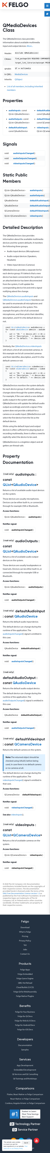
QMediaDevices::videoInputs (28, 346)
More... (30, 46)
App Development (25, 1065)
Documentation (25, 1045)
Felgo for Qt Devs (25, 1016)
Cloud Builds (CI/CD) (25, 987)
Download (25, 927)
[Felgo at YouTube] (36, 1140)
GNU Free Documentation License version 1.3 (21, 893)
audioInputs (15, 110)
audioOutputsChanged (24, 158)
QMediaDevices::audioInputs (20, 296)
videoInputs (43, 127)
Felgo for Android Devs (25, 1025)
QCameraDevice (23, 367)
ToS (25, 945)
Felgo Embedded (25, 974)
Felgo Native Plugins (25, 996)
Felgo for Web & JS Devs (25, 1020)
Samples (25, 1049)
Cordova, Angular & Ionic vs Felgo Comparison (25, 1103)
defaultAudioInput (18, 127)
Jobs (25, 949)
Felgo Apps (25, 969)
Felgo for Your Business (25, 1011)
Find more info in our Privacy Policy (15, 1147)
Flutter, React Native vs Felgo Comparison (25, 1094)
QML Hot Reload (25, 983)
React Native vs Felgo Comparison (25, 1098)
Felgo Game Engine (25, 978)
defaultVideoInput (39, 210)
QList (13, 327)
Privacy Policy (25, 940)
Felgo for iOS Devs (25, 1029)
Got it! (26, 1143)
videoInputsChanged (23, 163)
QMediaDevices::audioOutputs (17, 299)
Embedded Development (25, 1069)
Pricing (25, 936)
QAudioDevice (23, 327)
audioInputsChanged (23, 153)
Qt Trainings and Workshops (25, 1078)
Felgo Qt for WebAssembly (25, 991)
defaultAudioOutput (40, 205)
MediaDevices (21, 74)
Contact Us (25, 954)
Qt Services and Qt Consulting (25, 1074)
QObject (18, 79)
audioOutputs (15, 119)
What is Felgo (25, 931)
